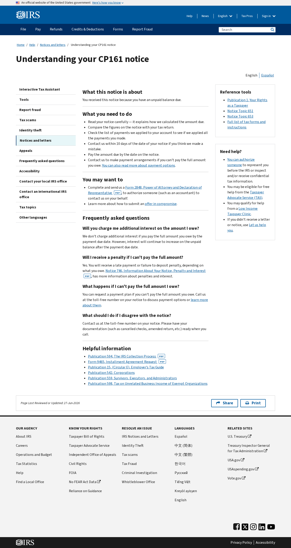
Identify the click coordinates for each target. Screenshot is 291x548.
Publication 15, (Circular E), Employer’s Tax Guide (126, 367)
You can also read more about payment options (138, 165)
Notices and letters (52, 45)
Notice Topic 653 (240, 116)
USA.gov (234, 460)
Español (267, 75)
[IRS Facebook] (236, 526)
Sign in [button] (266, 16)
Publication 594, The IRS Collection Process (126, 356)
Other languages (33, 217)
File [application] (23, 29)
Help (190, 16)
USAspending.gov (241, 469)
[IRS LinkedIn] (261, 526)
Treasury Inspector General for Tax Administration (249, 448)
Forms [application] (118, 29)
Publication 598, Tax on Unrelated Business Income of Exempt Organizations (148, 383)
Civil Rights (78, 463)
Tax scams (27, 120)
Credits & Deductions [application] (88, 29)
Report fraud (30, 109)
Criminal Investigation (139, 472)
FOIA (72, 472)
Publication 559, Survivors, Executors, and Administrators (132, 378)
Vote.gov (234, 478)
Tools (24, 99)
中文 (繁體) (183, 454)
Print (256, 403)
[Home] (28, 13)
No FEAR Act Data (82, 481)
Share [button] (228, 403)
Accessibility (29, 171)
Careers (22, 445)
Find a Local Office (30, 481)
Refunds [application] (56, 29)
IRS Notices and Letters (140, 436)
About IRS (23, 436)
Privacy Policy (241, 542)
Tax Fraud (129, 463)
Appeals (25, 150)
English (223, 16)
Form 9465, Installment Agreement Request (126, 361)
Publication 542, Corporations (111, 372)
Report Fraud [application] (142, 29)
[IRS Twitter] (245, 526)
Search (272, 29)
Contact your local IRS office (43, 181)
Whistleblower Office (138, 481)
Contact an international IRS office (43, 194)
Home (21, 45)
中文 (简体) (183, 445)
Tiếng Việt (183, 481)
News (205, 16)
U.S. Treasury (237, 436)
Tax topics (27, 207)
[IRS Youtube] (271, 526)
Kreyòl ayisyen (186, 491)
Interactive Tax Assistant (39, 89)
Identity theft (30, 130)
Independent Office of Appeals (92, 454)
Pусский (181, 472)
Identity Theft (133, 445)
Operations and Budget (34, 454)
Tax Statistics (26, 463)
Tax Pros (247, 16)
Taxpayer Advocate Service (89, 445)
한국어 (180, 463)
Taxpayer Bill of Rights (86, 436)
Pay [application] (38, 29)
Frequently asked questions (42, 160)
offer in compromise (161, 203)
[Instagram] (253, 526)
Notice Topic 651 (240, 111)
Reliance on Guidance (85, 491)
